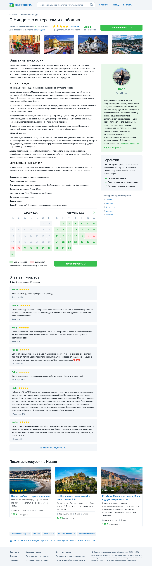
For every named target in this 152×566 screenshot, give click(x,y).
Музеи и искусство (66, 534)
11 (18, 236)
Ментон (109, 211)
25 (18, 248)
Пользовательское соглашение (70, 556)
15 (43, 236)
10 (12, 236)
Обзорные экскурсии (20, 534)
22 (43, 242)
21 (37, 242)
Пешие (36, 534)
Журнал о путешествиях (37, 560)
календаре (40, 30)
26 (25, 248)
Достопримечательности (37, 556)
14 (37, 236)
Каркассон (110, 207)
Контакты (127, 5)
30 (49, 248)
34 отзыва (74, 26)
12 (25, 236)
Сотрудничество (63, 552)
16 (49, 236)
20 (31, 242)
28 (37, 248)
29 (43, 248)
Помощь (116, 5)
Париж (109, 200)
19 (25, 242)
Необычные (48, 534)
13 (31, 236)
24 (12, 248)
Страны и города (33, 552)
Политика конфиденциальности (70, 560)
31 (12, 254)
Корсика (109, 215)
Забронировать (120, 27)
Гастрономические (86, 534)
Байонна (109, 203)
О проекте (103, 5)
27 (31, 248)
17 (12, 242)
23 (49, 242)
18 (18, 242)
